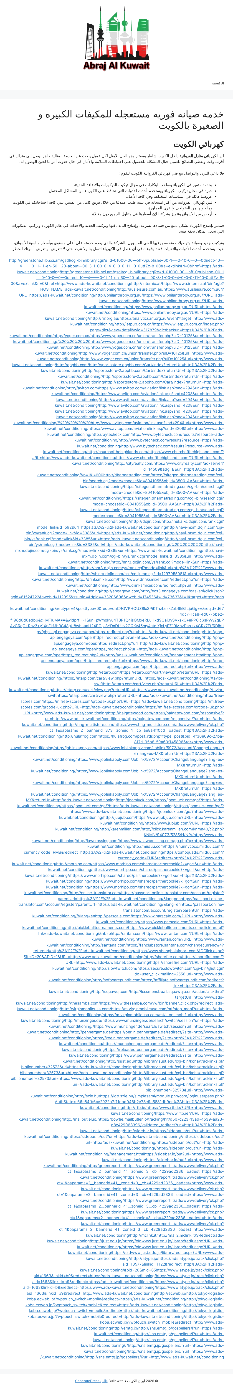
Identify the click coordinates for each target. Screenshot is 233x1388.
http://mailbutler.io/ (80, 1119)
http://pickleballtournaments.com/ (97, 927)
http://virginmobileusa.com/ (86, 1009)
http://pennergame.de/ (91, 1032)
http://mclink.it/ (144, 1235)
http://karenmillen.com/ (120, 829)
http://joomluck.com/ (135, 800)
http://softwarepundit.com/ (117, 980)
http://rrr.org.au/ (104, 318)
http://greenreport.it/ (106, 1165)
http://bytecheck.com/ (111, 434)
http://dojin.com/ (146, 521)
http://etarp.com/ (105, 672)
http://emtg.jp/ (125, 1328)
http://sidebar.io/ (139, 1131)
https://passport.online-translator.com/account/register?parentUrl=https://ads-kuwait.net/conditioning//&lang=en (128, 910)
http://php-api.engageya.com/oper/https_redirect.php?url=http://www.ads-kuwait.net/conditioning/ (135, 666)
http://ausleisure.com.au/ (141, 289)
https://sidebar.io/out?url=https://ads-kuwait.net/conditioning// (125, 1136)
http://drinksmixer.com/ (97, 579)
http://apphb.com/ (72, 365)
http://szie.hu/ (87, 1096)
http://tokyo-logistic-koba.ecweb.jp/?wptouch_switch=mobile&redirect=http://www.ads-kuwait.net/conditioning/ (146, 1322)
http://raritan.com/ (127, 933)
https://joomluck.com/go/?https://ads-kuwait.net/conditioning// (118, 806)
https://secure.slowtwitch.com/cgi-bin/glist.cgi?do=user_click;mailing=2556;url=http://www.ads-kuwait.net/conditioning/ (136, 974)
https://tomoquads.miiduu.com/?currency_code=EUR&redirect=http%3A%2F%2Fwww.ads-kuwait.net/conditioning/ (118, 858)
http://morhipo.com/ (74, 864)
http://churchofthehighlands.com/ (117, 451)
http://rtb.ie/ (135, 1107)
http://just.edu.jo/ (107, 1241)
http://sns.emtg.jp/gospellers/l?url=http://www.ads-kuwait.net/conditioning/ (132, 1357)
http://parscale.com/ (113, 916)
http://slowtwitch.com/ (116, 968)
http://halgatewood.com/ (130, 713)
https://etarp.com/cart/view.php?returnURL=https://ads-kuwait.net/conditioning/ (130, 695)
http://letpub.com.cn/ (133, 324)
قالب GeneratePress (91, 1381)
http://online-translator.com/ (95, 893)
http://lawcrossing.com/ (97, 840)
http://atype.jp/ (144, 1258)
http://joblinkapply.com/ (76, 748)
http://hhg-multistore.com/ (90, 724)
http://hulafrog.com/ (80, 736)
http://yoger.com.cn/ (72, 335)
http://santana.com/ (109, 945)
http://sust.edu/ (121, 1061)
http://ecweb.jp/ (171, 1293)
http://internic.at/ (146, 283)
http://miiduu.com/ (148, 846)
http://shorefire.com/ (163, 956)
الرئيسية (218, 83)
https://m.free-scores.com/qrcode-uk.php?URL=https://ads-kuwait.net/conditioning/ (120, 701)
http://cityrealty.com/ (135, 463)
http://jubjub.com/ (119, 817)
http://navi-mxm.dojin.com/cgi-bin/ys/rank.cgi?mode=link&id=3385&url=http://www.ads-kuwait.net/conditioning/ (146, 556)
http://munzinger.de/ (83, 1020)
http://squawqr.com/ (111, 991)
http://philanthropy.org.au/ (119, 295)
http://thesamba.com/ (80, 1003)
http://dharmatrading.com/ (127, 475)
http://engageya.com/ (121, 591)
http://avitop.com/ (83, 388)
